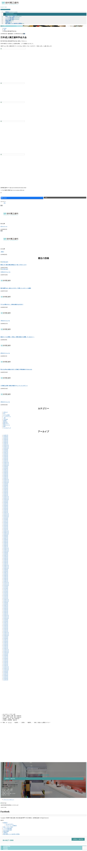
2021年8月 (5, 519)
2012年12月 (6, 666)
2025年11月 (6, 446)
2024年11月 (6, 463)
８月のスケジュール (5, 272)
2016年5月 (5, 608)
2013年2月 (5, 664)
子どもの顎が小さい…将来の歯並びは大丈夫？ (12, 304)
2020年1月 (5, 546)
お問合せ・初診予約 (5, 9)
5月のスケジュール (5, 401)
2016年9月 (5, 602)
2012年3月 (5, 679)
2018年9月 (5, 569)
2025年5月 (5, 455)
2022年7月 (5, 503)
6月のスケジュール (5, 353)
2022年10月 (6, 499)
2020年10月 (6, 533)
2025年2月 (5, 459)
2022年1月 (5, 512)
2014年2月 (5, 646)
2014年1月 (5, 648)
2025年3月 (5, 458)
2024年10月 (6, 465)
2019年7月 (5, 555)
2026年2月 (5, 442)
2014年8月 (5, 638)
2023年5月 (5, 489)
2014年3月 (5, 645)
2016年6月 (5, 606)
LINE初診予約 (6, 846)
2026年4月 (5, 439)
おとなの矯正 (6, 415)
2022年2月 (5, 511)
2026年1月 (5, 443)
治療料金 (5, 832)
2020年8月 (5, 536)
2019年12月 (6, 548)
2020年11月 (6, 532)
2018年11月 (6, 566)
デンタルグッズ (7, 427)
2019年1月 (5, 563)
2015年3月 (5, 628)
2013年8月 (5, 655)
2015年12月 (6, 615)
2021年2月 (5, 528)
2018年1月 (5, 581)
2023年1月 (5, 495)
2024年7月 (5, 469)
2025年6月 (5, 453)
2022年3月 (5, 509)
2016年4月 (5, 609)
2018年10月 (6, 568)
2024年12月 (6, 462)
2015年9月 (5, 619)
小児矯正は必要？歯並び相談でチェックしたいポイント (14, 385)
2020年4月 (5, 542)
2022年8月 (5, 502)
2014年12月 (6, 632)
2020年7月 (5, 538)
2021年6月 (5, 522)
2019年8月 (5, 553)
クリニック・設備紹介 (11, 14)
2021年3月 (5, 526)
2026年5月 (5, 438)
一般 (24, 33)
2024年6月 (5, 471)
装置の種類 (6, 831)
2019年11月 (6, 549)
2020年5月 (5, 541)
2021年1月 (5, 529)
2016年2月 (5, 612)
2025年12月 (6, 445)
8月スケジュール (4, 226)
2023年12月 (6, 479)
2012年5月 (5, 676)
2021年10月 (6, 516)
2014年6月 (5, 641)
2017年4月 (5, 594)
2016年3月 (5, 611)
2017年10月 (6, 585)
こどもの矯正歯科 (7, 828)
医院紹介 (5, 822)
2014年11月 (6, 634)
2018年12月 (6, 565)
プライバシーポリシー (8, 799)
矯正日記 (5, 422)
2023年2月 (5, 493)
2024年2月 (5, 476)
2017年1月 (5, 598)
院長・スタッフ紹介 (8, 827)
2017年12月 (6, 582)
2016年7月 (5, 605)
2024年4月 (5, 473)
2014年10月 (6, 635)
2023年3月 (5, 492)
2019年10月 (6, 551)
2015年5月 (5, 625)
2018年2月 (5, 579)
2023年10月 (6, 482)
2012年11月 (6, 668)
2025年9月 (5, 449)
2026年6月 (5, 436)
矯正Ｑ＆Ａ (6, 423)
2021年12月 (6, 513)
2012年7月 (5, 674)
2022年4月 (5, 508)
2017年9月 (5, 586)
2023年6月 (5, 488)
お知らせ (5, 412)
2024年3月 (5, 475)
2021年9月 (5, 518)
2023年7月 (5, 486)
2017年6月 (5, 591)
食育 (4, 426)
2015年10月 (6, 618)
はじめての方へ (10, 13)
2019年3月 (5, 561)
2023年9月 (5, 483)
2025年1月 (5, 461)
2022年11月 (6, 498)
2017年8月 (5, 588)
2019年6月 (5, 556)
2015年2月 (5, 629)
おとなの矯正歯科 (7, 829)
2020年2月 (5, 545)
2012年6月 (5, 675)
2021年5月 (5, 523)
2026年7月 (5, 435)
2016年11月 (6, 601)
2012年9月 (5, 671)
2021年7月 (5, 521)
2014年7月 (5, 639)
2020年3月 (5, 543)
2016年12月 (6, 599)
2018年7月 (5, 572)
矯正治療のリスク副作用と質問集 (11, 834)
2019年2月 (5, 562)
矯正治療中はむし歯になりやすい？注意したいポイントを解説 (16, 288)
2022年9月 (5, 501)
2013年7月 (5, 656)
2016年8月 (5, 604)
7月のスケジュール (5, 320)
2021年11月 (6, 515)
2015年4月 (5, 626)
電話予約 (5, 847)
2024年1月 (5, 478)
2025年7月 (5, 452)
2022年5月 (5, 506)
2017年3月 (5, 595)
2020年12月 (6, 531)
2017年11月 (6, 584)
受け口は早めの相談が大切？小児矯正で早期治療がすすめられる (16, 369)
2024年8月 (5, 468)
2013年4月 (5, 661)
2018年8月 (5, 571)
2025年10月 (6, 448)
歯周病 (5, 420)
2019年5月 (5, 558)
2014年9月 (5, 636)
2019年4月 (5, 559)
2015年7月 (5, 622)
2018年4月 (5, 576)
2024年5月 (5, 472)
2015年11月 (6, 616)
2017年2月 (5, 596)
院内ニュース (6, 425)
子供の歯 (5, 419)
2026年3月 (5, 441)
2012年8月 (5, 672)
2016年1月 (5, 614)
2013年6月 (5, 658)
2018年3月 (5, 578)
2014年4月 (5, 644)
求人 (4, 413)
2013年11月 (6, 651)
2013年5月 (5, 659)
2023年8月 (5, 485)
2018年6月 (5, 574)
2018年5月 (5, 575)
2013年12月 (6, 649)
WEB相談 (5, 849)
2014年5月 (5, 642)
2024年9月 (5, 466)
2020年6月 (5, 539)
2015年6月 (5, 624)
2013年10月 (6, 652)
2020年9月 (5, 535)
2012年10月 (6, 669)
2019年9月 (5, 552)
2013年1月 (5, 665)
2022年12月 (6, 496)
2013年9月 (5, 654)
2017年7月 (5, 589)
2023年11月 (6, 481)
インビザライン (7, 416)
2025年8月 (5, 451)
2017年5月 (5, 592)
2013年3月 (5, 662)
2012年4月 (5, 678)
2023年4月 (5, 491)
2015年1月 (5, 631)
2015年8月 (5, 621)
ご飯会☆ (2, 251)
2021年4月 (5, 525)
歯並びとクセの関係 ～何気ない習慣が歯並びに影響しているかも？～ (18, 337)
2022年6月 (5, 505)
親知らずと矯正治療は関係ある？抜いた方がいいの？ (14, 264)
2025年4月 (5, 456)
